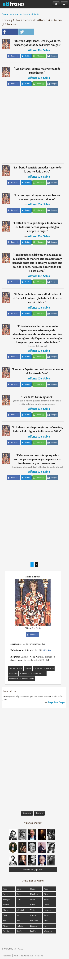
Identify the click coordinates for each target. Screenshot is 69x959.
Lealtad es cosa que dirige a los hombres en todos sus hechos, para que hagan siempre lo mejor (38, 227)
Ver (18, 915)
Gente (32, 899)
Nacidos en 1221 (38, 673)
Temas (39, 813)
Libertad (20, 909)
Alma (5, 925)
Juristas (28, 668)
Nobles (12, 668)
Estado (6, 931)
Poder (46, 904)
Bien (46, 894)
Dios (19, 899)
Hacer (19, 894)
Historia (33, 925)
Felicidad (34, 920)
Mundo (33, 888)
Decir (5, 915)
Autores (14, 14)
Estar (32, 904)
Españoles (13, 673)
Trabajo (20, 925)
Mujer (5, 909)
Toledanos (24, 673)
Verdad (6, 904)
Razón (19, 931)
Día (18, 904)
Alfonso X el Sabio (29, 14)
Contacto (39, 955)
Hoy (45, 925)
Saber (46, 915)
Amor (5, 894)
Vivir (32, 909)
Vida (5, 888)
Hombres (34, 894)
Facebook (7, 955)
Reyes (19, 668)
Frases (5, 14)
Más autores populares (33, 869)
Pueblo (33, 931)
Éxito (19, 888)
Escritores (37, 668)
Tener (46, 899)
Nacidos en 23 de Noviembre (21, 678)
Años (46, 920)
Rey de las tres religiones (37, 397)
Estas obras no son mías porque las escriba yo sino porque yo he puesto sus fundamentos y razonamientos (37, 459)
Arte (18, 920)
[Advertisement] (34, 126)
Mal (4, 920)
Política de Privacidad (23, 955)
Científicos (49, 668)
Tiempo (6, 899)
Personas (47, 909)
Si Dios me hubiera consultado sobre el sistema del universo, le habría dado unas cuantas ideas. (37, 298)
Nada (46, 888)
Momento (48, 931)
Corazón (34, 915)
